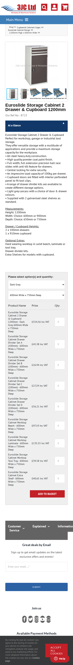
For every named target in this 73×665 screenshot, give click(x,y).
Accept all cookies (56, 650)
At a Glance (14, 125)
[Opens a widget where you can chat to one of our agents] (59, 658)
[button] (44, 7)
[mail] (48, 619)
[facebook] (24, 619)
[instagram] (36, 619)
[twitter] (30, 619)
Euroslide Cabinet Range (19, 30)
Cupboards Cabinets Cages (28, 27)
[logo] (18, 4)
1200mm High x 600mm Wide (23, 32)
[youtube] (42, 619)
